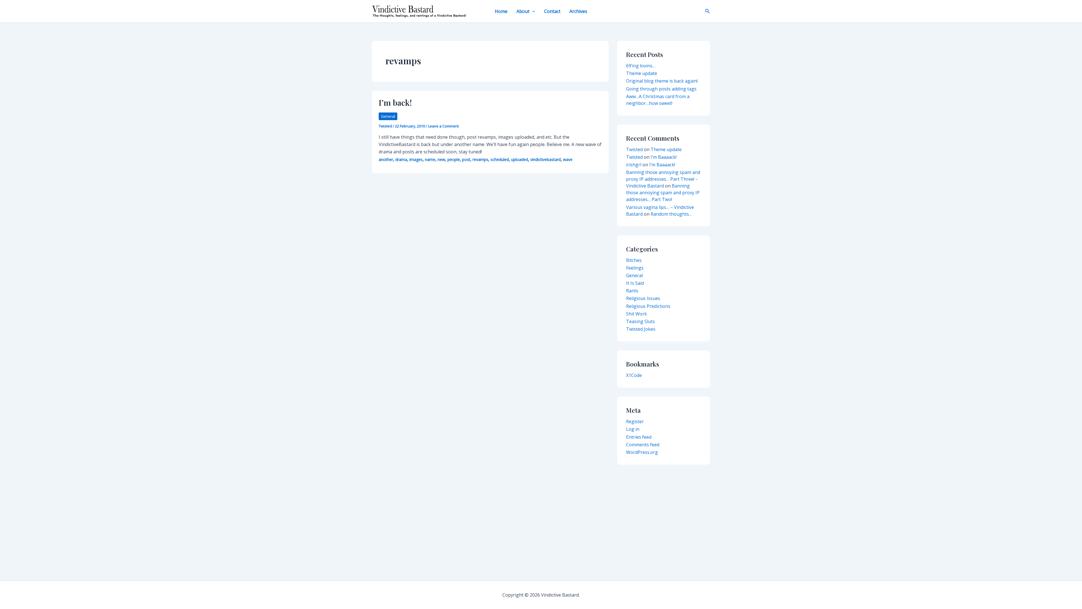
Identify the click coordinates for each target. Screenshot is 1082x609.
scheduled (500, 159)
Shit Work (636, 314)
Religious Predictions (648, 306)
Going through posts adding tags (661, 89)
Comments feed (642, 445)
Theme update (641, 73)
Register (635, 421)
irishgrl (633, 165)
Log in (632, 429)
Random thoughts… (671, 214)
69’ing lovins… (640, 66)
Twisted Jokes (640, 329)
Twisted (634, 149)
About (522, 11)
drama (401, 159)
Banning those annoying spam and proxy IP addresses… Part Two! (663, 192)
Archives (578, 11)
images (416, 159)
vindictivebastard (545, 159)
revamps (480, 159)
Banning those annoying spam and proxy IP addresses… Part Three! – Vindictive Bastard (663, 179)
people (453, 159)
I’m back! (395, 102)
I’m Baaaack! (664, 157)
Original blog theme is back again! (662, 81)
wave (568, 159)
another (386, 159)
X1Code (634, 375)
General (388, 116)
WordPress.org (642, 452)
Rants (632, 291)
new (441, 159)
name (430, 159)
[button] (532, 11)
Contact (552, 11)
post (466, 159)
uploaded (519, 159)
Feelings (635, 268)
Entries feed (638, 437)
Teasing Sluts (640, 321)
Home (501, 11)
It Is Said (635, 283)
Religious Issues (643, 298)
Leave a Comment (443, 126)
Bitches (634, 260)
